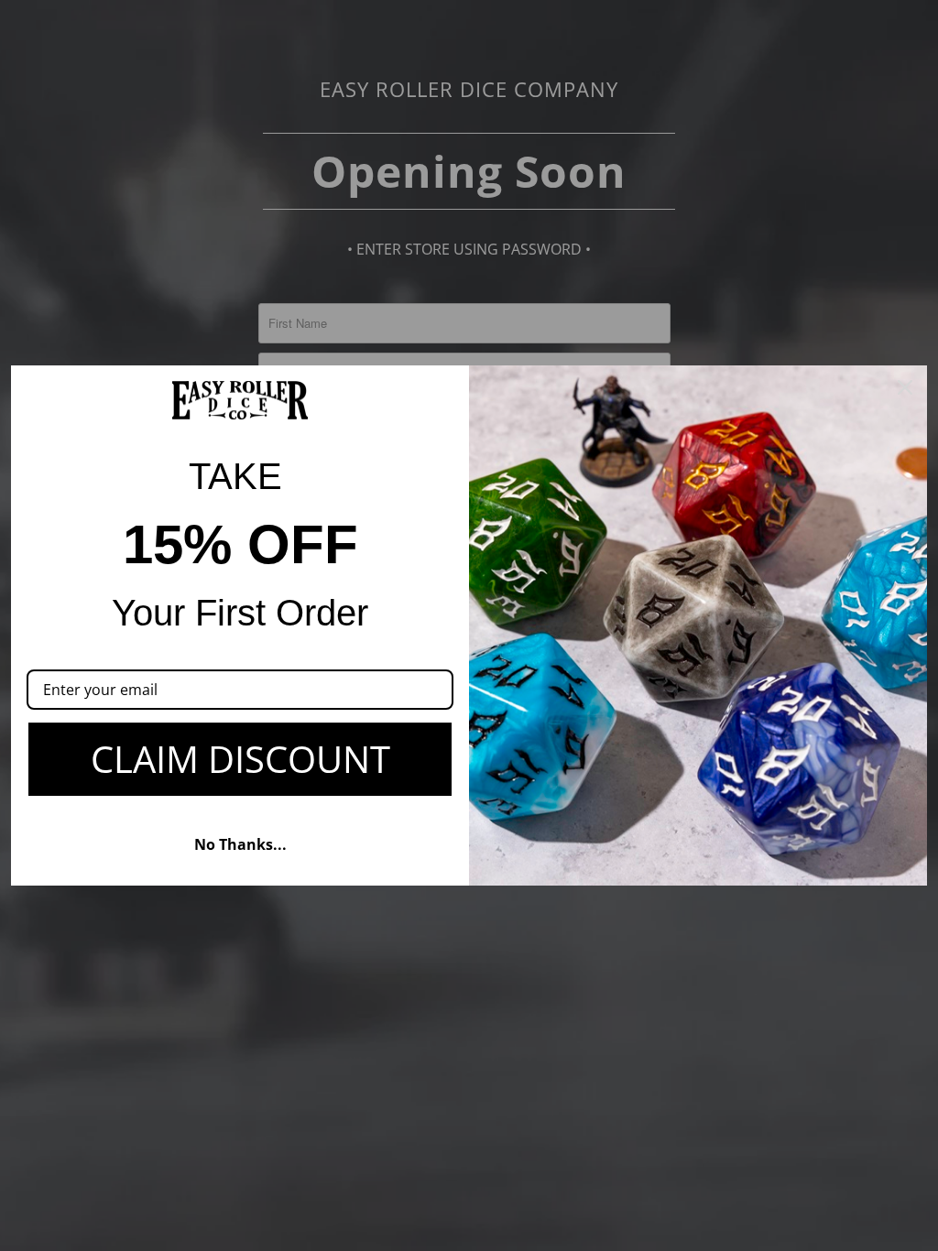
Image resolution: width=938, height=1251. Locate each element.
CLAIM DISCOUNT (240, 759)
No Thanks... (240, 844)
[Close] (905, 387)
